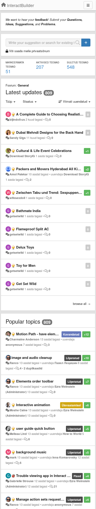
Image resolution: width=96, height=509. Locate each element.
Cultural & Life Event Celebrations (44, 150)
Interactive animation (33, 404)
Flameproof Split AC (32, 228)
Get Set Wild (26, 283)
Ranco (14, 363)
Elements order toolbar (35, 381)
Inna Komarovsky (64, 457)
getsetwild (17, 216)
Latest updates (24, 92)
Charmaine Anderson (24, 339)
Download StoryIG (22, 156)
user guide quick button (35, 428)
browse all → (81, 303)
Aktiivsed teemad (47, 62)
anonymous (14, 345)
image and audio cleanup (31, 357)
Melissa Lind (18, 434)
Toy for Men (25, 265)
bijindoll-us (17, 119)
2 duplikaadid (33, 368)
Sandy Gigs (18, 138)
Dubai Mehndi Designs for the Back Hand (49, 132)
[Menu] (88, 5)
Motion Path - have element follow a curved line (54, 333)
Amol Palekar (19, 174)
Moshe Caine (18, 410)
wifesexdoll (17, 198)
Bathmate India (28, 210)
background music (31, 452)
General (23, 85)
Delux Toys (25, 247)
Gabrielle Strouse (22, 481)
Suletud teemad (77, 62)
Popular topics (23, 321)
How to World (72, 434)
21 (55, 486)
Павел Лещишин (66, 363)
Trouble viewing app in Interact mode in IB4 (51, 475)
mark (13, 457)
